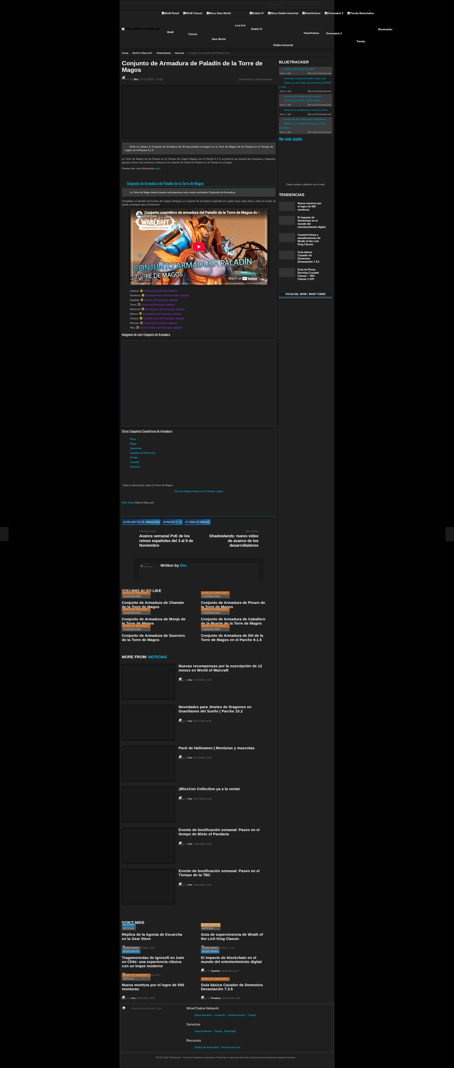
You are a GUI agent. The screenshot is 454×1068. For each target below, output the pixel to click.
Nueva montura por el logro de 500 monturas (310, 206)
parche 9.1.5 (173, 522)
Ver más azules (290, 138)
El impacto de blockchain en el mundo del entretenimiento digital (231, 960)
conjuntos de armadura (142, 522)
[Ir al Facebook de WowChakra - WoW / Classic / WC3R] (128, 5)
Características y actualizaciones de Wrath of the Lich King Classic (309, 239)
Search (320, 5)
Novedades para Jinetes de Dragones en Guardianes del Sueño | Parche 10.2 (215, 709)
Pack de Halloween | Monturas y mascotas (217, 748)
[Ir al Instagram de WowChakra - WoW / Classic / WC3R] (169, 5)
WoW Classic (210, 924)
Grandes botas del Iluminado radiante (160, 327)
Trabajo (252, 1015)
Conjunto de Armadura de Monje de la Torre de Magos (154, 621)
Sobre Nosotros (203, 1015)
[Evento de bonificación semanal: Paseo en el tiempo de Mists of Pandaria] (148, 845)
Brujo (133, 439)
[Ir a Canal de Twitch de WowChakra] (141, 5)
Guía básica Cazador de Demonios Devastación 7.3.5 (232, 987)
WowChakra (131, 948)
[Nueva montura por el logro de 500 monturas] (287, 206)
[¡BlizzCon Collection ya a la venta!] (148, 804)
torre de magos (198, 522)
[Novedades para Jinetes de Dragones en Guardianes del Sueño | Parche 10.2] (148, 722)
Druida (133, 457)
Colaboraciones (236, 1015)
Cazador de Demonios (142, 452)
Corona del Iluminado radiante (160, 290)
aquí (157, 168)
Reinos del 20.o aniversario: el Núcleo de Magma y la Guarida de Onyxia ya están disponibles (302, 123)
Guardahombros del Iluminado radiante (167, 295)
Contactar (219, 1015)
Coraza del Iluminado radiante (158, 304)
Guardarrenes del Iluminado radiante (163, 318)
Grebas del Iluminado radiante (160, 323)
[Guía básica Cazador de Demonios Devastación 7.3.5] (287, 255)
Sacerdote (136, 448)
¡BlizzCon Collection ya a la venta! (209, 789)
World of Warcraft (136, 593)
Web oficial (128, 502)
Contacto (327, 1063)
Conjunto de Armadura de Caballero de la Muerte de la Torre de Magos (233, 621)
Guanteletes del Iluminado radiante (162, 313)
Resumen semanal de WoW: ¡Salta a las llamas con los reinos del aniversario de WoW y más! (305, 82)
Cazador (135, 462)
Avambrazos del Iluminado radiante (164, 309)
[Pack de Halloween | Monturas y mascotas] (148, 763)
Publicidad (230, 1031)
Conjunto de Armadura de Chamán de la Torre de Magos (153, 604)
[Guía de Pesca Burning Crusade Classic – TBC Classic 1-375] (287, 272)
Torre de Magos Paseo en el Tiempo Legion (198, 491)
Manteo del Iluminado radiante (161, 300)
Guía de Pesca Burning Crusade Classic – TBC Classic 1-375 (308, 274)
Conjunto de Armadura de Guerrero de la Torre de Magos (153, 637)
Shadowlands (132, 596)
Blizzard (128, 924)
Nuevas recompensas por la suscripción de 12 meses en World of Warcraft (220, 668)
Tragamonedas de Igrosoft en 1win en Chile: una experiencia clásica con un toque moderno (153, 962)
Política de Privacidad (207, 1047)
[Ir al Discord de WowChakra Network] (155, 5)
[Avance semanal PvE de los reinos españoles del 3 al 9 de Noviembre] (4, 534)
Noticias (157, 657)
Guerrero (135, 466)
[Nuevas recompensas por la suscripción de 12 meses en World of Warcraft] (148, 681)
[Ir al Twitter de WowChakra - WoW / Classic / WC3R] (135, 5)
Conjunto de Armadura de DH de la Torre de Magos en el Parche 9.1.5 (232, 637)
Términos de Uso (230, 1047)
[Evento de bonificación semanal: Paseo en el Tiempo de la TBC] (148, 886)
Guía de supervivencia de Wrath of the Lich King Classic (232, 936)
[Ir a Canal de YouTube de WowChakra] (148, 5)
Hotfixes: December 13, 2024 (299, 69)
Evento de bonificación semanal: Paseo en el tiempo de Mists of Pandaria (219, 832)
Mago (133, 443)
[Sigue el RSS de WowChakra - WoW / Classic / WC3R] (162, 5)
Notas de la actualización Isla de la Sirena (306, 110)
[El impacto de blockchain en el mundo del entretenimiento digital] (287, 220)
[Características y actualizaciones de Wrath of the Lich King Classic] (287, 237)
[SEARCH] (265, 5)
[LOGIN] (328, 5)
